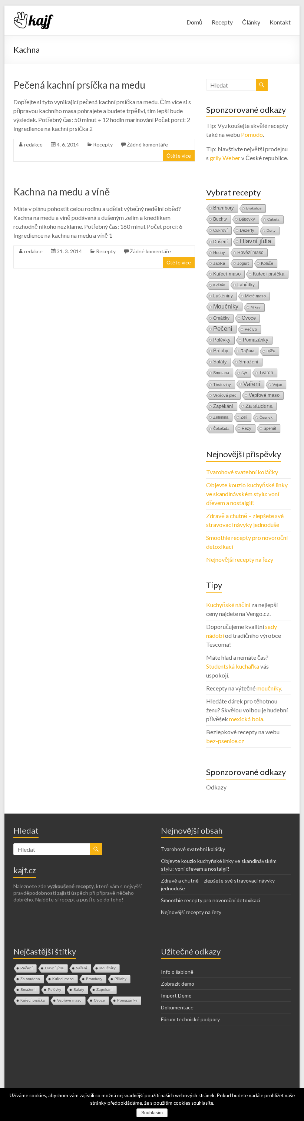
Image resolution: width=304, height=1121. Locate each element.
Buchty (220, 219)
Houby (219, 252)
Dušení (220, 241)
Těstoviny (222, 384)
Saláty (220, 362)
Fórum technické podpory (190, 1019)
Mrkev (256, 307)
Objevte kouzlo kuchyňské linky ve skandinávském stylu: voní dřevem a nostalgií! (247, 493)
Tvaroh (266, 372)
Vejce (277, 384)
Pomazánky (255, 340)
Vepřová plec (225, 395)
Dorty (271, 230)
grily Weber (225, 157)
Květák (219, 285)
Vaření (251, 383)
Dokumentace (177, 1007)
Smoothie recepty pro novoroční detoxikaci (210, 900)
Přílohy (220, 350)
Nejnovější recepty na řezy (239, 559)
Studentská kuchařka (232, 666)
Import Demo (176, 995)
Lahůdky (246, 284)
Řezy (246, 428)
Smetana (221, 372)
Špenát (270, 428)
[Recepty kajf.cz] (33, 14)
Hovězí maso (250, 252)
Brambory (223, 208)
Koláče (267, 263)
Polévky (222, 340)
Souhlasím (152, 1112)
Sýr (244, 373)
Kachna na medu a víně (61, 192)
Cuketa (273, 219)
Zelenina (220, 417)
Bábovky (247, 219)
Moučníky (225, 306)
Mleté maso (255, 296)
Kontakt (280, 22)
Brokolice (254, 208)
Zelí (244, 417)
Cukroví (220, 230)
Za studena (258, 406)
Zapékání (223, 406)
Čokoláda (221, 428)
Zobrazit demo (177, 983)
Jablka (219, 263)
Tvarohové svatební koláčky (242, 471)
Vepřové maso (264, 395)
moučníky (269, 688)
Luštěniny (223, 295)
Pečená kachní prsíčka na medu (79, 85)
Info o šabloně (177, 972)
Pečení (222, 328)
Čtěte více (178, 155)
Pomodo (252, 134)
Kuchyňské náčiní (228, 604)
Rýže (271, 351)
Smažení (248, 362)
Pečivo (251, 329)
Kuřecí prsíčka (268, 274)
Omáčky (221, 318)
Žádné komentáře (147, 144)
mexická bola (246, 718)
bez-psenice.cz (225, 740)
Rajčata (247, 351)
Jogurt (243, 263)
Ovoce (249, 318)
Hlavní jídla (255, 241)
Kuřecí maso (227, 274)
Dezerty (247, 230)
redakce (33, 144)
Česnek (266, 417)
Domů (194, 22)
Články (251, 22)
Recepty (222, 22)
